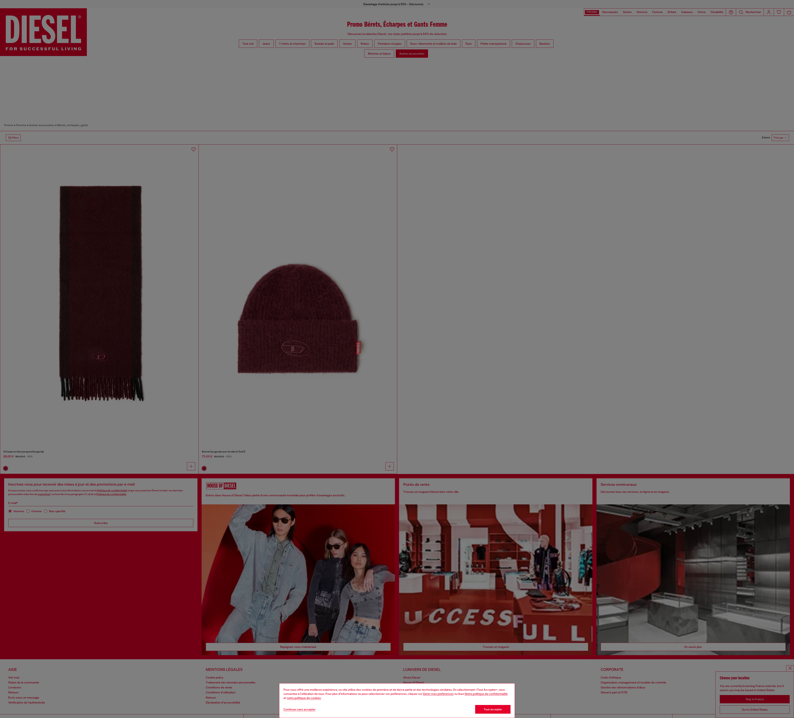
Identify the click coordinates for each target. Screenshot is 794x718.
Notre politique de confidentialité (486, 693)
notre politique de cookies (304, 698)
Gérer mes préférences (438, 693)
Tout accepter (493, 709)
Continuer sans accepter (299, 709)
